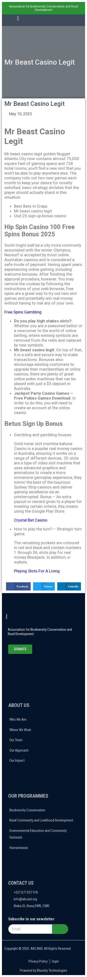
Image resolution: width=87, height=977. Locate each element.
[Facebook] (18, 667)
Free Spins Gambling (23, 312)
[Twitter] (24, 667)
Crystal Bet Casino (30, 520)
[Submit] (60, 929)
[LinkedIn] (30, 667)
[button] (64, 20)
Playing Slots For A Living (37, 571)
